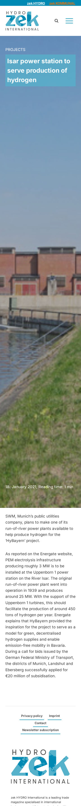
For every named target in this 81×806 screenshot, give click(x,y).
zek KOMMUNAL (62, 3)
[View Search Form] (56, 21)
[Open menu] (69, 20)
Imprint (54, 716)
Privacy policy (32, 716)
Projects (15, 49)
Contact (40, 723)
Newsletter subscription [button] (40, 730)
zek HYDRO (36, 3)
